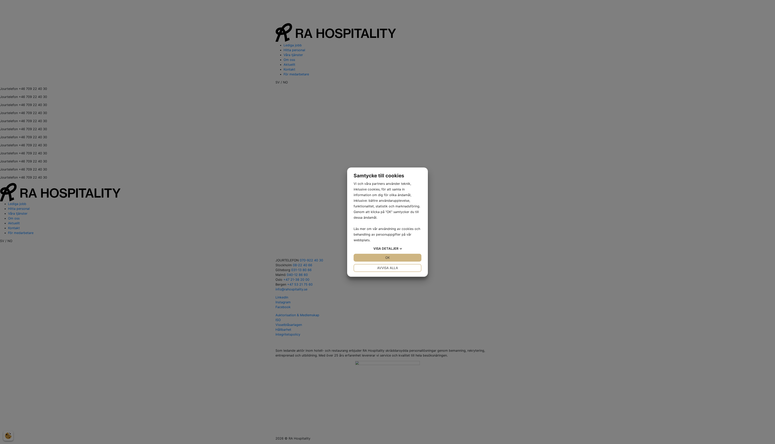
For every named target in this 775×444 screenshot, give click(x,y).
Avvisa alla (387, 268)
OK (387, 258)
